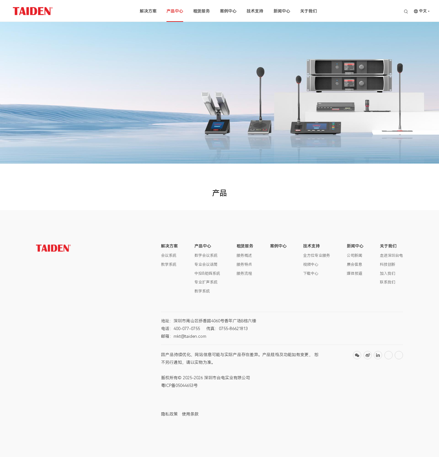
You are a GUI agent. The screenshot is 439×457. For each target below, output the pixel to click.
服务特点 (244, 264)
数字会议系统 (206, 255)
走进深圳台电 (391, 255)
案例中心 (228, 11)
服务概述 (244, 255)
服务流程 (244, 273)
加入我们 (387, 273)
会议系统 (168, 255)
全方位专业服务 (316, 255)
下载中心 (310, 273)
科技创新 (387, 264)
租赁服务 (201, 11)
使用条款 (190, 414)
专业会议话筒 (206, 264)
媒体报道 (354, 273)
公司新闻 (354, 255)
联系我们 (387, 282)
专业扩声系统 (206, 282)
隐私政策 (169, 414)
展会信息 (354, 264)
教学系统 (168, 264)
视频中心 (310, 264)
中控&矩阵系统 (207, 273)
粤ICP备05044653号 (179, 385)
